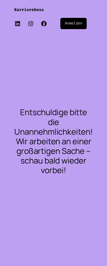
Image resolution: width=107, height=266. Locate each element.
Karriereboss (29, 9)
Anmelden (73, 23)
